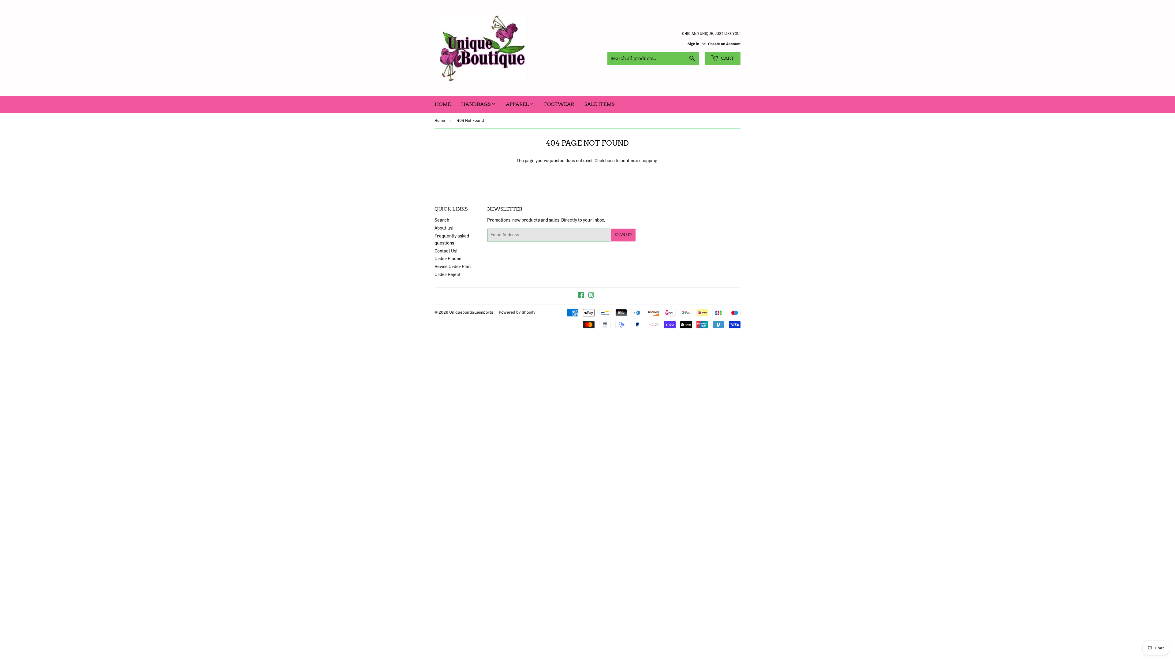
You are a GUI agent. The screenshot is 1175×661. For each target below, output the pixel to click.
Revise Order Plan (453, 266)
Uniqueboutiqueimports (471, 312)
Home (443, 104)
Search (442, 220)
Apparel (518, 104)
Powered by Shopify (517, 312)
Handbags (476, 104)
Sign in (693, 44)
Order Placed (448, 258)
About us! (444, 228)
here (610, 160)
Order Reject (448, 274)
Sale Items (599, 104)
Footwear (559, 104)
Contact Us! (446, 251)
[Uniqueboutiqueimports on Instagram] (591, 296)
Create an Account (724, 44)
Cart (727, 58)
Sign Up (623, 235)
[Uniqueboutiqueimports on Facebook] (581, 296)
